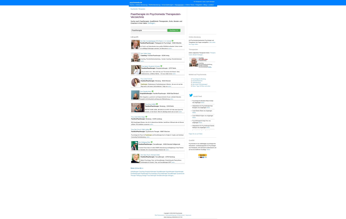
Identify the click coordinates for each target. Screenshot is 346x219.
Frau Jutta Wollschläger (138, 117)
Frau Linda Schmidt (146, 79)
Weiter (208, 149)
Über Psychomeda (159, 215)
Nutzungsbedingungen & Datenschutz (175, 215)
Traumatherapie (151, 175)
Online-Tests (189, 5)
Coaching (142, 171)
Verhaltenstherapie (162, 175)
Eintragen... (152, 23)
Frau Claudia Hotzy (145, 91)
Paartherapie (144, 173)
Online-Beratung (141, 5)
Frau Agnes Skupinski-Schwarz (150, 66)
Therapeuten (179, 5)
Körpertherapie (179, 171)
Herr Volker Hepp (146, 53)
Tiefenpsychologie (141, 175)
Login (203, 1)
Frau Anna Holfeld (150, 104)
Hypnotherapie (170, 171)
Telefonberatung (154, 5)
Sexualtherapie (172, 173)
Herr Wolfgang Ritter (144, 142)
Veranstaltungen (167, 5)
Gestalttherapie (161, 171)
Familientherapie (135, 173)
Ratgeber (199, 5)
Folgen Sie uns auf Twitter (195, 134)
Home (132, 5)
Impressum (188, 215)
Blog (205, 5)
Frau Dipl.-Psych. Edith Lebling (140, 129)
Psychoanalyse (153, 173)
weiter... (171, 48)
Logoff (207, 1)
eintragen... (171, 175)
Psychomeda (134, 9)
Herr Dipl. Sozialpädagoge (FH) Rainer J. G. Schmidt (155, 41)
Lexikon (211, 5)
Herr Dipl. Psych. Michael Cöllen (150, 155)
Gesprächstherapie (150, 171)
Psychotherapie (162, 173)
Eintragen (212, 1)
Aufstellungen (135, 171)
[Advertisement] (158, 192)
